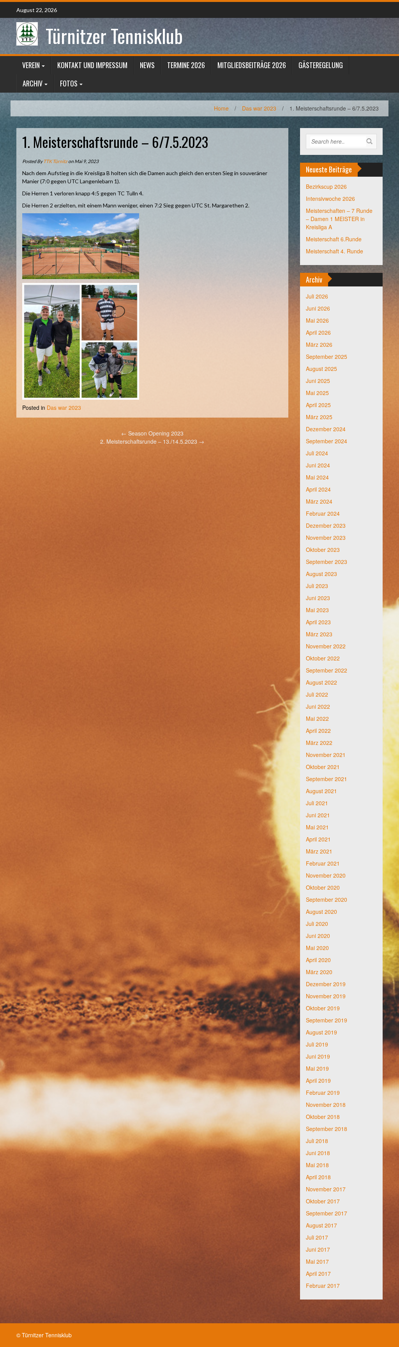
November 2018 (326, 1104)
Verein (31, 65)
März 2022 (319, 742)
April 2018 (318, 1177)
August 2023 (321, 574)
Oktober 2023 (323, 549)
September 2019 (326, 1020)
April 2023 (318, 622)
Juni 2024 (318, 465)
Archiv (32, 83)
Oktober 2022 (323, 658)
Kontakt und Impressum (92, 65)
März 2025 (319, 417)
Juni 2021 (318, 815)
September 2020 (326, 899)
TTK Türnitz (55, 161)
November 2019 (326, 996)
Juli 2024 (317, 453)
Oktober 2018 (323, 1116)
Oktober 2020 (323, 887)
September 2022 (326, 670)
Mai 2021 (317, 827)
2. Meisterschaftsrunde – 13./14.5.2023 (152, 441)
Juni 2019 (318, 1056)
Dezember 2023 (326, 525)
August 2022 (321, 682)
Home (221, 108)
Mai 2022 (317, 718)
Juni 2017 (318, 1249)
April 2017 (318, 1273)
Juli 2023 (317, 586)
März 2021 (319, 851)
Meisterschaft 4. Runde (334, 251)
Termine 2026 (186, 65)
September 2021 (326, 779)
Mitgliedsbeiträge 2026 (251, 65)
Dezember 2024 (326, 429)
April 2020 (318, 960)
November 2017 (326, 1189)
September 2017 (326, 1213)
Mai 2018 (317, 1165)
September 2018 (326, 1129)
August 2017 (321, 1225)
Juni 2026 (318, 308)
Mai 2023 (317, 610)
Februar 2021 (323, 863)
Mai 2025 (317, 393)
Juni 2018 (318, 1153)
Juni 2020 (318, 936)
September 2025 (326, 356)
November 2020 (326, 875)
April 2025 (318, 405)
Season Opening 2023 (152, 433)
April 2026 (318, 332)
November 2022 (326, 646)
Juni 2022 (318, 706)
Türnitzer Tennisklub (114, 35)
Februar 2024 (323, 513)
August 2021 (321, 791)
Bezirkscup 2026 (326, 186)
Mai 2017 (317, 1261)
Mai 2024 (317, 477)
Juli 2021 (317, 803)
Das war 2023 (259, 108)
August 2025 (321, 368)
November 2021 (326, 755)
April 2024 (318, 489)
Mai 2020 (317, 948)
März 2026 (319, 344)
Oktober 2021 (323, 767)
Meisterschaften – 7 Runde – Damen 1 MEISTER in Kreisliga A (339, 219)
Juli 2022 (317, 694)
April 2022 (318, 730)
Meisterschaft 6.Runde (334, 239)
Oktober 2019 (323, 1008)
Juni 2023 (318, 598)
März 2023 (319, 634)
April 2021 (318, 839)
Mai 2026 (317, 320)
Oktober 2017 (323, 1201)
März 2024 (319, 501)
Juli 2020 (317, 923)
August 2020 (321, 911)
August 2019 (321, 1032)
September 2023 (326, 561)
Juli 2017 (317, 1237)
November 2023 (326, 537)
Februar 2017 (323, 1285)
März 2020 (319, 972)
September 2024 (326, 441)
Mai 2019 (317, 1068)
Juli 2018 (317, 1141)
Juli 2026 (317, 296)
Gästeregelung (320, 65)
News (147, 65)
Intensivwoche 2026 (330, 198)
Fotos (69, 83)
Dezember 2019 (326, 984)
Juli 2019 (317, 1044)
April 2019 (318, 1080)
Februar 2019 (323, 1092)
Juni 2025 (318, 381)
